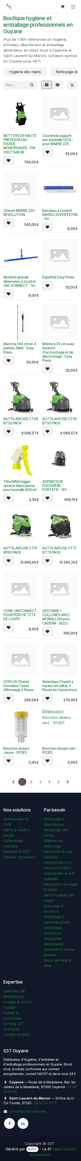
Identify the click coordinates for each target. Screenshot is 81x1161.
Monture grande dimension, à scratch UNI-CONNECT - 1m (19, 281)
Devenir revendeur (19, 857)
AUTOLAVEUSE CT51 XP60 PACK (20, 550)
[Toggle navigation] (73, 6)
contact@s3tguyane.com (27, 1111)
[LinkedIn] (23, 1123)
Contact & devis (16, 1034)
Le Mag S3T (13, 1023)
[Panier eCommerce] (62, 6)
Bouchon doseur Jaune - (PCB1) (16, 750)
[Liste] (57, 85)
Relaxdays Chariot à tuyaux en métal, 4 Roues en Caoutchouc (59, 686)
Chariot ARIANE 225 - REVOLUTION (19, 212)
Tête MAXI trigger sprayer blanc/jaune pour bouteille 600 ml (19, 485)
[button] (8, 160)
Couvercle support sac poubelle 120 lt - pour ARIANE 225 (57, 140)
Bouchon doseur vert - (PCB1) (59, 750)
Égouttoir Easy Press (58, 277)
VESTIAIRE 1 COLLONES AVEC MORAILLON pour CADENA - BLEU (56, 617)
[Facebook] (9, 1123)
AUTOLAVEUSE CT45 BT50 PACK (59, 421)
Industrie (10, 846)
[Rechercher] (32, 85)
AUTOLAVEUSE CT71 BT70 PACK (59, 550)
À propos (11, 1029)
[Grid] (46, 85)
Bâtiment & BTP (16, 851)
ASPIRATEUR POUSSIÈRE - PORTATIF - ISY (54, 485)
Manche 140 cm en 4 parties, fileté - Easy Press (19, 348)
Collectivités (13, 840)
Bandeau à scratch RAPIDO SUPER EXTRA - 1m (60, 214)
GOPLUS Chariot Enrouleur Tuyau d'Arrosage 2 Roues (18, 686)
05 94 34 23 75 (45, 1103)
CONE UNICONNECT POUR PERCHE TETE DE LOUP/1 (20, 615)
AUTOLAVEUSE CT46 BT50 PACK (20, 421)
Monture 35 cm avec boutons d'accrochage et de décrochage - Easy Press (58, 352)
